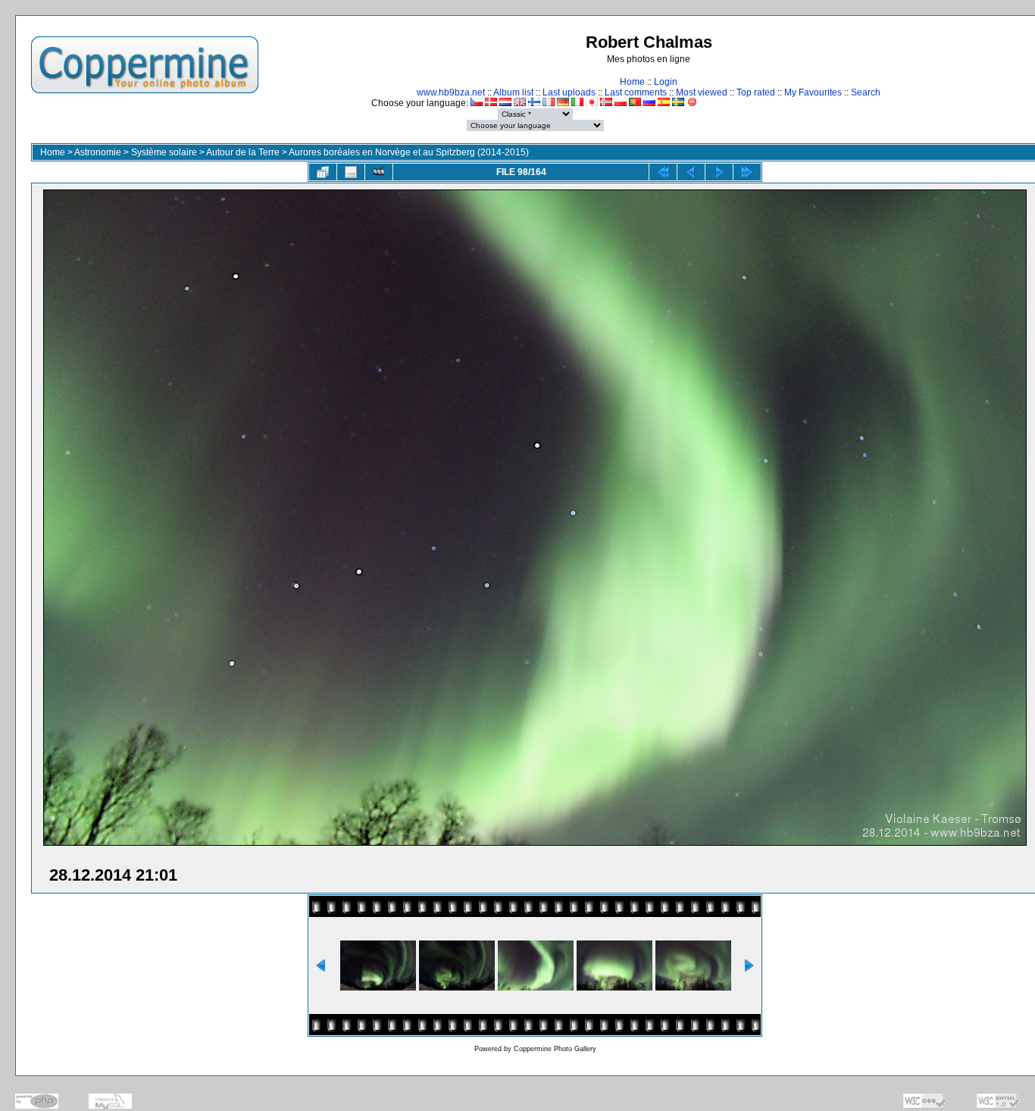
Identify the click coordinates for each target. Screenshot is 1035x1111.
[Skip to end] (747, 172)
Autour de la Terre (243, 152)
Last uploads (569, 92)
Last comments (636, 92)
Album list (513, 92)
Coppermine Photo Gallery (555, 1049)
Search (865, 92)
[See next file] (719, 172)
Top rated (755, 92)
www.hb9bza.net (451, 92)
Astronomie (97, 152)
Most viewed (701, 92)
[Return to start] (663, 172)
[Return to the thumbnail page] (322, 172)
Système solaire (164, 152)
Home (632, 82)
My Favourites (813, 92)
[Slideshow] (378, 172)
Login (665, 82)
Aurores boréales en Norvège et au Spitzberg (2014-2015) (409, 152)
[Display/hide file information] (350, 172)
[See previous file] (691, 172)
